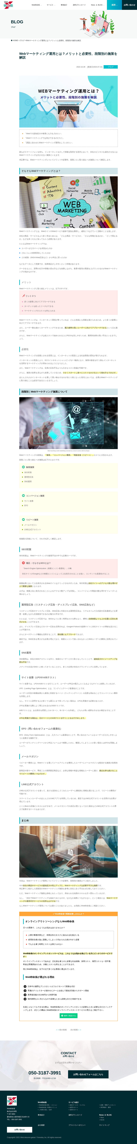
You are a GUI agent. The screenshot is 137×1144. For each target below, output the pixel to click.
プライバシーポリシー (77, 1125)
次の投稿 (75, 1030)
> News (101, 1117)
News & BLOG (96, 5)
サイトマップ (104, 1125)
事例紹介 (64, 5)
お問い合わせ (19, 1130)
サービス (50, 5)
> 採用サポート (73, 1110)
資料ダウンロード (79, 5)
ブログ (111, 67)
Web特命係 (36, 5)
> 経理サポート (73, 1107)
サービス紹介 (73, 1102)
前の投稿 (61, 1030)
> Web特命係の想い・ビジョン (47, 1105)
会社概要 (41, 1125)
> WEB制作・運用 (105, 1107)
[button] (68, 1015)
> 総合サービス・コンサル (76, 1105)
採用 (113, 5)
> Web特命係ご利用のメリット (47, 1107)
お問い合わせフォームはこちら (88, 1074)
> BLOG (101, 1120)
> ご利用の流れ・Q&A (45, 1110)
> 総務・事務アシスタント (107, 1105)
